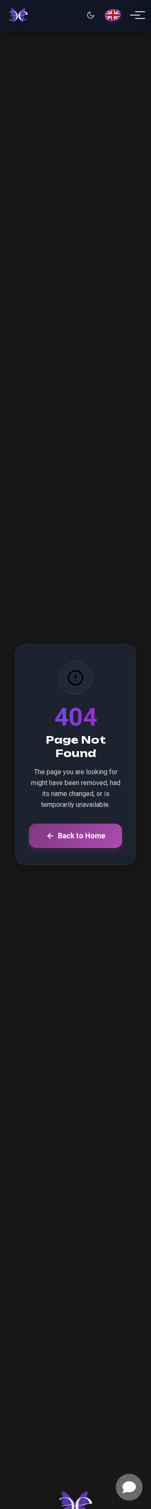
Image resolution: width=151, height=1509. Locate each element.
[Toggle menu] (135, 15)
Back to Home (81, 836)
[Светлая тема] (90, 15)
